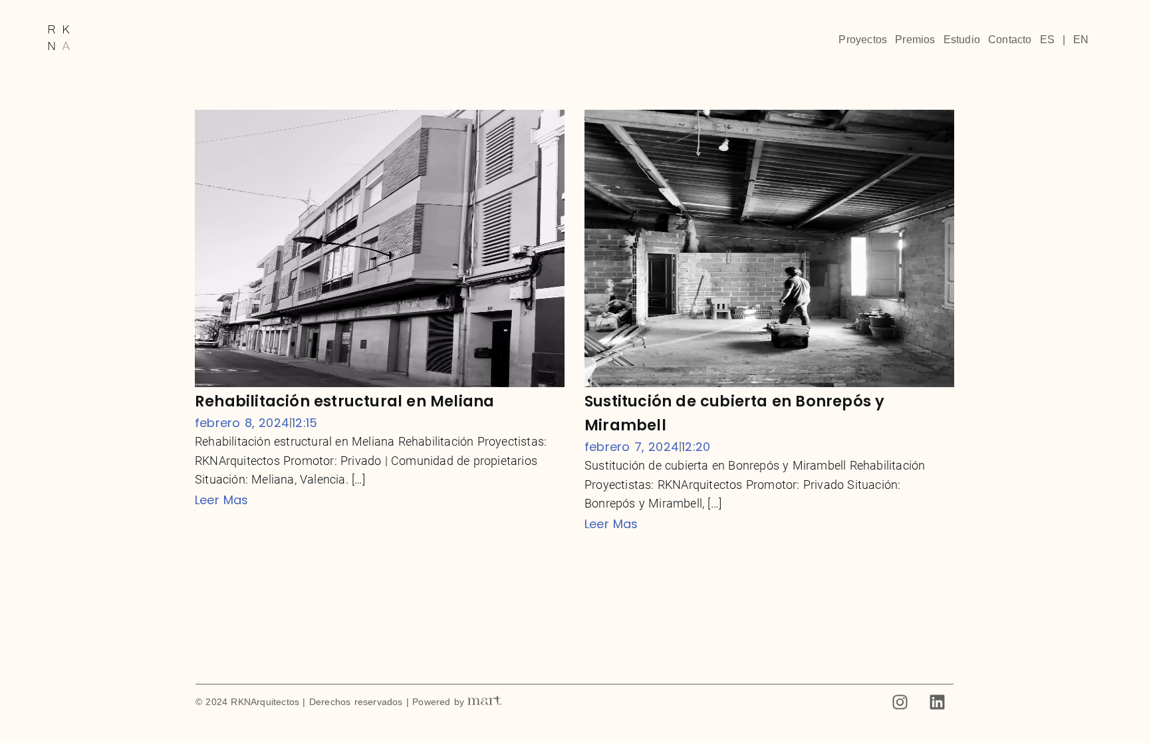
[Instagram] (900, 702)
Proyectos (862, 39)
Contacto (1010, 39)
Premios (915, 39)
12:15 (304, 422)
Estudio (962, 39)
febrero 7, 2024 (631, 446)
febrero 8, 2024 (242, 422)
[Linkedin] (937, 702)
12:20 (696, 446)
